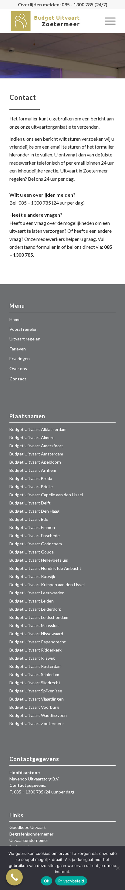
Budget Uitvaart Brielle (31, 486)
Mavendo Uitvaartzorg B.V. (34, 778)
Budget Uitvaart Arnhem (32, 470)
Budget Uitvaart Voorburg (34, 707)
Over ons (18, 368)
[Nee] (117, 868)
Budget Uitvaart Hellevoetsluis (38, 560)
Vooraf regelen (23, 329)
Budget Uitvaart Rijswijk (32, 658)
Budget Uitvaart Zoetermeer (36, 723)
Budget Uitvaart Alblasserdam (37, 429)
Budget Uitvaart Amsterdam (36, 453)
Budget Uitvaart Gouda (31, 551)
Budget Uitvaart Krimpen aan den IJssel (47, 584)
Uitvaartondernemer (28, 840)
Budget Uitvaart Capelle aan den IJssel (46, 494)
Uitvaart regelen (24, 338)
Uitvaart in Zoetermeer (84, 170)
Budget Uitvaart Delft (30, 502)
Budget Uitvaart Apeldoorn (35, 462)
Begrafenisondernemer (31, 833)
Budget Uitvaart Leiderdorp (35, 609)
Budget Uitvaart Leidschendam (38, 617)
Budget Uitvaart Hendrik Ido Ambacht (45, 568)
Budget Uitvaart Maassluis (34, 625)
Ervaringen (19, 358)
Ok (46, 881)
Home (15, 319)
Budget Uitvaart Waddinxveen (38, 715)
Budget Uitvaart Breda (30, 478)
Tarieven (17, 348)
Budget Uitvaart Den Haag (34, 511)
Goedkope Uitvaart (27, 827)
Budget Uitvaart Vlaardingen (36, 698)
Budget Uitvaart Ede (28, 519)
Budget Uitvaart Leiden (31, 600)
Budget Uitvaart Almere (32, 437)
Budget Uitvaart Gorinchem (35, 543)
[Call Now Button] (14, 877)
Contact (17, 378)
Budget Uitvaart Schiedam (34, 674)
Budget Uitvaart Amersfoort (36, 445)
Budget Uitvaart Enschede (34, 535)
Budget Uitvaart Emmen (32, 527)
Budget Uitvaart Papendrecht (37, 641)
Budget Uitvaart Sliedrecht (34, 682)
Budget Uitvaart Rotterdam (35, 666)
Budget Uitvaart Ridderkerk (35, 649)
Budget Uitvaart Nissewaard (36, 633)
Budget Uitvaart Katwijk (32, 576)
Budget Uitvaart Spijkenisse (35, 690)
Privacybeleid (71, 881)
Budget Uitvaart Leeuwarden (37, 592)
